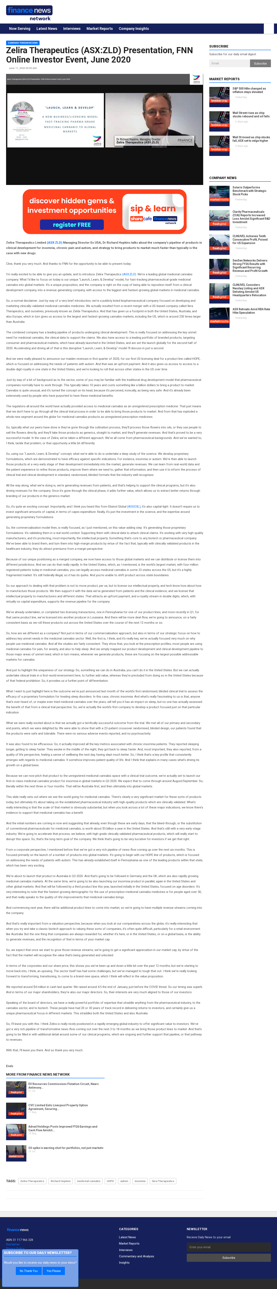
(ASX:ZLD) (54, 242)
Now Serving (19, 28)
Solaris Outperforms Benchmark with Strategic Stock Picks (249, 191)
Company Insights (134, 28)
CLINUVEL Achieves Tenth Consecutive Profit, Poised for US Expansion (250, 239)
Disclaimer (13, 1244)
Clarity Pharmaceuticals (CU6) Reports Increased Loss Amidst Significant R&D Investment (251, 217)
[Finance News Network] (29, 12)
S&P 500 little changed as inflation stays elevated (249, 90)
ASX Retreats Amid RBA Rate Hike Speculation (251, 311)
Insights (124, 1262)
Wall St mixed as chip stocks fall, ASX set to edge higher (251, 139)
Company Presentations (23, 43)
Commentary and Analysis (136, 1256)
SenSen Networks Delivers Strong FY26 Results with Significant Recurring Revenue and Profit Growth (250, 265)
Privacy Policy (15, 1248)
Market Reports (100, 28)
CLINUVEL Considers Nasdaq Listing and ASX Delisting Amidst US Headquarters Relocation (249, 290)
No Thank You (29, 1271)
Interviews (72, 28)
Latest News (47, 28)
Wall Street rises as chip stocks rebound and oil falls (251, 114)
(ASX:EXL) (134, 506)
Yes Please (54, 1271)
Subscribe (260, 63)
